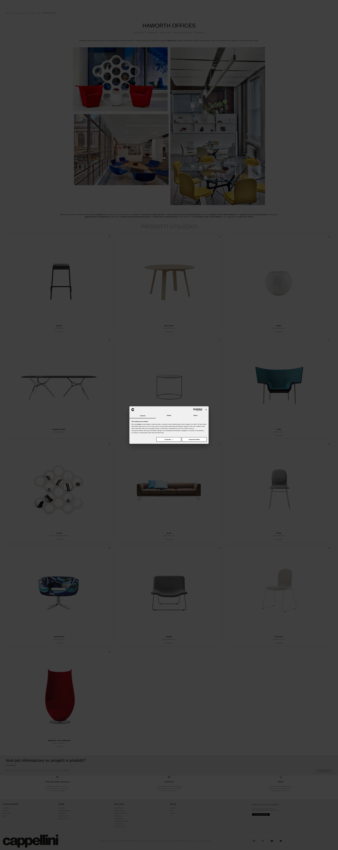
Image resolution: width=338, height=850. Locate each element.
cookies (139, 424)
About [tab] (195, 415)
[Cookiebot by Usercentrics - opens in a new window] (194, 409)
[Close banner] (206, 409)
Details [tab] (169, 415)
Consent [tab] (142, 415)
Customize (167, 439)
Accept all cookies (194, 439)
